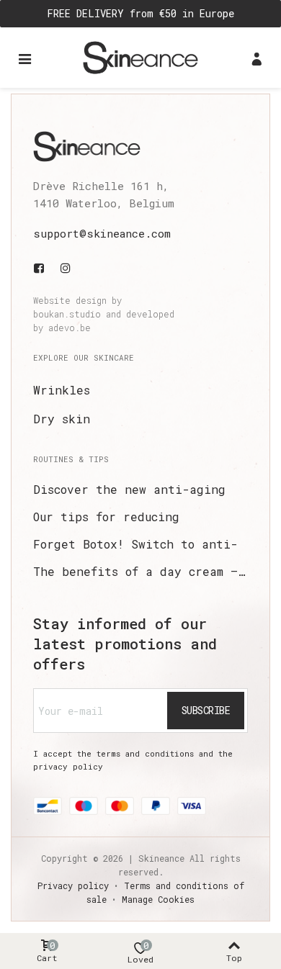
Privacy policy (73, 885)
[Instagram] (65, 267)
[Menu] (24, 57)
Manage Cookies (158, 899)
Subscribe (206, 710)
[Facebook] (41, 267)
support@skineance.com (102, 233)
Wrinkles (61, 389)
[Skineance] (140, 57)
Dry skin (61, 418)
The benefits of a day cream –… (139, 571)
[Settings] (256, 57)
